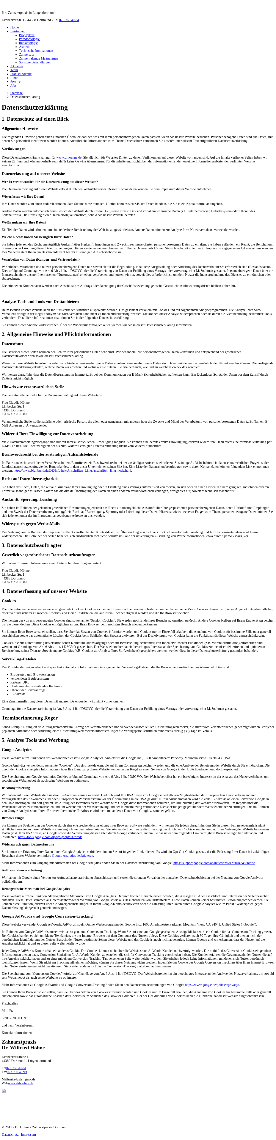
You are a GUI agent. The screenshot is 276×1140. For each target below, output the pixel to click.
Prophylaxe (26, 35)
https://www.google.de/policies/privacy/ (212, 985)
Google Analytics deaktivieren (72, 855)
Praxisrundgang (21, 74)
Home (14, 27)
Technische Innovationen (36, 50)
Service (15, 81)
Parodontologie (29, 39)
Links (14, 78)
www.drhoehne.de (69, 157)
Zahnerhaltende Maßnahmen (38, 58)
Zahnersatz (26, 54)
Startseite (16, 93)
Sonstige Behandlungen (35, 62)
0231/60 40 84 (69, 20)
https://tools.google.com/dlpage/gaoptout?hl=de (50, 837)
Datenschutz (10, 1134)
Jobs (13, 85)
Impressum (28, 1134)
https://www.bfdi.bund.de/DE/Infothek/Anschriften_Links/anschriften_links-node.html (72, 470)
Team (14, 70)
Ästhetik (24, 47)
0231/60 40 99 (17, 1072)
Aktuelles (16, 66)
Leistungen (17, 31)
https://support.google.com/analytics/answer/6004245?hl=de (214, 863)
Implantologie (28, 43)
